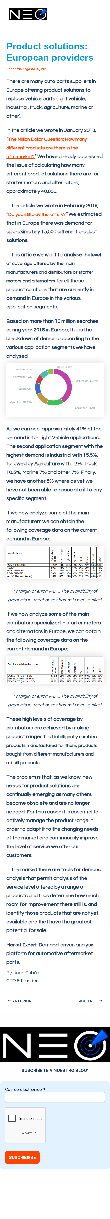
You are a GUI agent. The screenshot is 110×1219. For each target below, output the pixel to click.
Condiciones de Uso (42, 1203)
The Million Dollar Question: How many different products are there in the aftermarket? (46, 148)
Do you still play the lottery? (37, 214)
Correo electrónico (25, 1089)
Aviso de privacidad (76, 1196)
